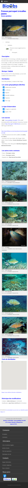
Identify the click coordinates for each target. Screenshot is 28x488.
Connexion (4, 437)
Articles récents (5, 448)
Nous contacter (6, 468)
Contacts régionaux (6, 465)
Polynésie (7, 98)
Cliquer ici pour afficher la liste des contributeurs (11, 392)
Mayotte (7, 92)
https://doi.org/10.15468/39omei (12, 124)
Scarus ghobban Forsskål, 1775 (12, 120)
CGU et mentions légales (8, 445)
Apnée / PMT (8, 111)
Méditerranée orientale (10, 87)
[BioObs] (8, 6)
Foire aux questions (6, 451)
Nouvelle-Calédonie (9, 95)
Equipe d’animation (6, 462)
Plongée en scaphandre (10, 109)
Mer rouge (7, 100)
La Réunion (7, 90)
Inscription (4, 434)
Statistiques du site (6, 454)
